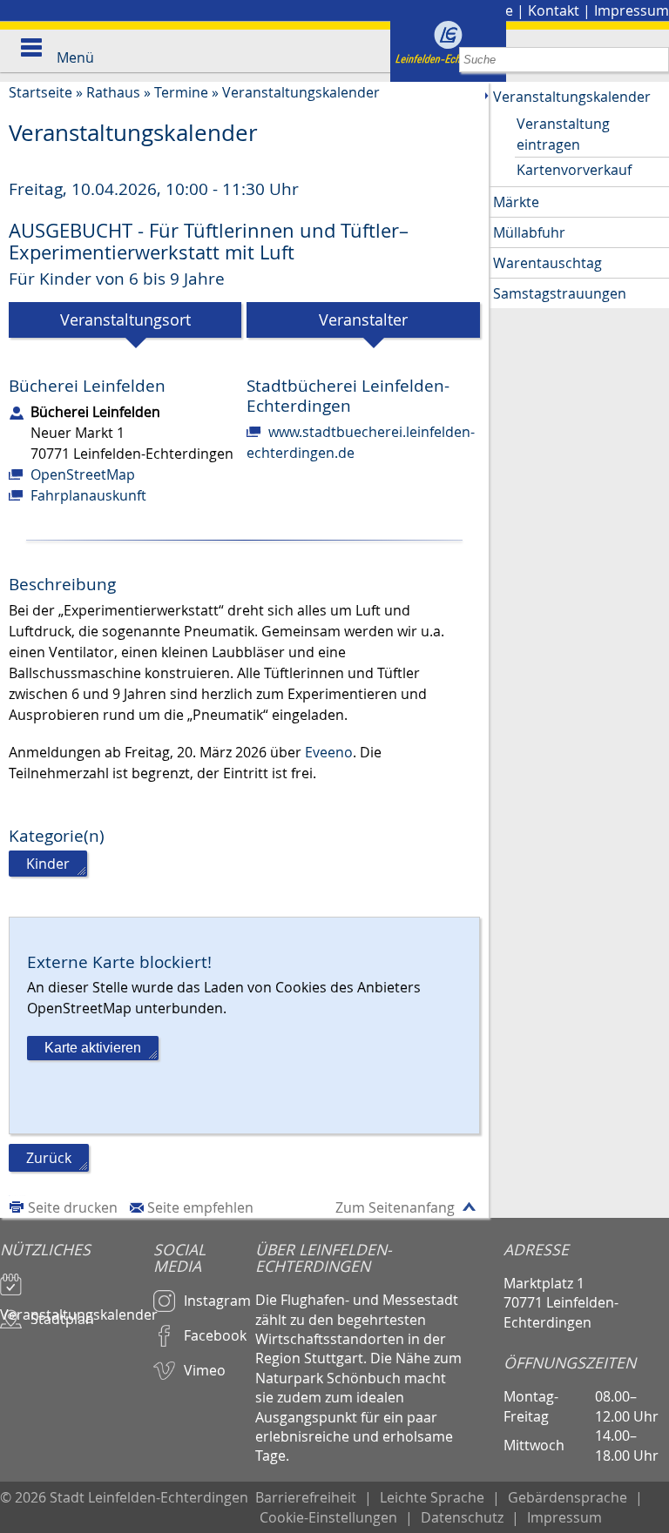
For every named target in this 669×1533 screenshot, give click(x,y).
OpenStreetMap (82, 474)
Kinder (48, 863)
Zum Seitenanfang (395, 1207)
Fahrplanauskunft (88, 495)
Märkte (516, 202)
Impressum (631, 10)
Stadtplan (62, 1318)
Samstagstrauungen (559, 293)
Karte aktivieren (92, 1047)
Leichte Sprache (432, 1497)
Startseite (40, 92)
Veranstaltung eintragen (563, 134)
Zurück (48, 1157)
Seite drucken (73, 1207)
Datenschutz (462, 1517)
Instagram (217, 1300)
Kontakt (553, 10)
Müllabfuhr (529, 232)
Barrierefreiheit (305, 1497)
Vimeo (205, 1370)
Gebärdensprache (567, 1497)
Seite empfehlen (200, 1207)
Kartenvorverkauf (574, 169)
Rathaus (113, 92)
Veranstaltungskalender (301, 92)
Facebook (215, 1335)
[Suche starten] (656, 59)
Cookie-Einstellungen (328, 1517)
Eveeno (329, 752)
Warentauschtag (547, 262)
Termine (181, 92)
